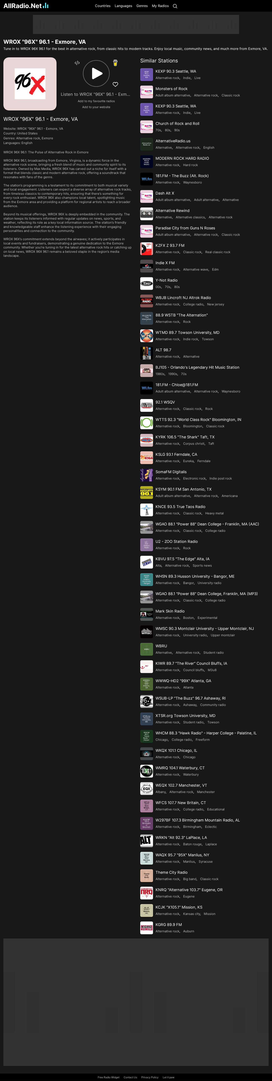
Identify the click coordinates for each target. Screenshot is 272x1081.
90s (177, 130)
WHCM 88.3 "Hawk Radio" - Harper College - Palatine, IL (206, 733)
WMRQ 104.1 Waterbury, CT (180, 768)
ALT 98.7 (163, 350)
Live (197, 78)
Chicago (162, 740)
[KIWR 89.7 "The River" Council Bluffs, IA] (146, 666)
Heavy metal (214, 513)
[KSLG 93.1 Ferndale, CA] (146, 457)
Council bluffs (193, 670)
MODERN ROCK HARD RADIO (182, 158)
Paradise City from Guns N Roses (185, 228)
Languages (123, 6)
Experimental (207, 618)
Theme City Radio (172, 872)
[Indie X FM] (146, 266)
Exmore (47, 138)
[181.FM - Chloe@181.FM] (146, 388)
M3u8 (212, 670)
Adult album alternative (173, 95)
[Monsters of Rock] (146, 92)
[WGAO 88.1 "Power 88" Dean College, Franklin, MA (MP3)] (146, 597)
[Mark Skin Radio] (146, 614)
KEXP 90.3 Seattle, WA (176, 71)
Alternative (164, 147)
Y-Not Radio (167, 280)
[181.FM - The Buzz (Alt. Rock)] (146, 179)
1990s (172, 374)
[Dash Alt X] (146, 196)
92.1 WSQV (165, 402)
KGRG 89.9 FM (169, 924)
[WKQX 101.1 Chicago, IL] (146, 753)
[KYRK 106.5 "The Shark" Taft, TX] (146, 440)
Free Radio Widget (108, 1077)
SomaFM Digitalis (171, 472)
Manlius (189, 861)
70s (158, 130)
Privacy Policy (150, 1077)
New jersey (215, 304)
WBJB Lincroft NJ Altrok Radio (183, 297)
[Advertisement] (136, 24)
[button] (96, 73)
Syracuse (206, 861)
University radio (209, 583)
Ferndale (204, 461)
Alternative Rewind (173, 210)
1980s (160, 374)
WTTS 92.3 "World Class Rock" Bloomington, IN (198, 419)
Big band (189, 879)
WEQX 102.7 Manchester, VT (181, 785)
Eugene (189, 896)
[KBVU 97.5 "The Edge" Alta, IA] (146, 562)
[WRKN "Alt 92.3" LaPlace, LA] (146, 840)
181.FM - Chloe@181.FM (177, 384)
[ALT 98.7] (146, 353)
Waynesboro (192, 182)
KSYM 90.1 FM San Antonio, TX (184, 489)
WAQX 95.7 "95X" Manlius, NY (182, 855)
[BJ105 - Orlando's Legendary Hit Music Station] (146, 370)
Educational (216, 809)
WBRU (161, 646)
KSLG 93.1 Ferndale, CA (176, 454)
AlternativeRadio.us (173, 141)
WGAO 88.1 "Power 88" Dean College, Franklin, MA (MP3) (207, 593)
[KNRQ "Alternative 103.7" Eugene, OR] (146, 893)
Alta (158, 565)
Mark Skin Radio (170, 611)
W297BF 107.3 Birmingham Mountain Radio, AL (198, 820)
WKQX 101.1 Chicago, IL (176, 750)
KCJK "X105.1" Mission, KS (179, 907)
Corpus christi (193, 444)
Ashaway (189, 705)
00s (158, 287)
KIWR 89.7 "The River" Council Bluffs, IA (191, 663)
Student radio (213, 653)
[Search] (175, 6)
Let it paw (168, 1077)
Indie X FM (165, 263)
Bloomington (192, 426)
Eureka (188, 461)
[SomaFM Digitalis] (146, 475)
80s (167, 130)
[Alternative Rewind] (146, 213)
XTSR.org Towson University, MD (185, 715)
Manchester (206, 792)
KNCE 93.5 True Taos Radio (180, 506)
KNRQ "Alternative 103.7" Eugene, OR (189, 890)
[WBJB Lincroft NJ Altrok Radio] (146, 301)
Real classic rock (217, 252)
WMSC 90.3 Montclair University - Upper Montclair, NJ (205, 628)
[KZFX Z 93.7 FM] (146, 248)
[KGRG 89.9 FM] (146, 928)
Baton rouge (192, 844)
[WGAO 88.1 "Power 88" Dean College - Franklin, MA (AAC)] (146, 527)
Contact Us (130, 1077)
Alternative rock (28, 138)
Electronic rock (194, 478)
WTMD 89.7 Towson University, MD (188, 332)
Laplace (211, 844)
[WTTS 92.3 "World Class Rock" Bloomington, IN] (146, 422)
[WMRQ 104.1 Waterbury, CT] (146, 771)
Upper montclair (223, 635)
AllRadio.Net (22, 6)
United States (27, 133)
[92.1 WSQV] (146, 405)
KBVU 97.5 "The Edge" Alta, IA (183, 559)
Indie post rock (221, 478)
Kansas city (191, 914)
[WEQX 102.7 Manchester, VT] (146, 788)
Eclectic (211, 827)
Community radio (213, 705)
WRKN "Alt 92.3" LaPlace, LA (181, 837)
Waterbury (191, 774)
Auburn (188, 931)
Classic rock (231, 95)
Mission (209, 914)
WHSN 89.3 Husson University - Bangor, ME (195, 576)
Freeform (203, 740)
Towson (208, 339)
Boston (188, 618)
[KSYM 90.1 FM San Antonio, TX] (146, 492)
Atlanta (188, 687)
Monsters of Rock (172, 88)
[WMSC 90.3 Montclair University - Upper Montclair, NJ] (146, 631)
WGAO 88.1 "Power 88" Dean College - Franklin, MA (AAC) (207, 524)
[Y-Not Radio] (146, 283)
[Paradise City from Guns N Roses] (146, 231)
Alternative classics (190, 217)
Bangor (188, 583)
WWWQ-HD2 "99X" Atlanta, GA (183, 681)
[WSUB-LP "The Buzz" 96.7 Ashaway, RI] (146, 701)
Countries (102, 6)
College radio (193, 304)
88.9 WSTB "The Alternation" (182, 315)
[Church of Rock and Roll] (146, 126)
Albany (161, 792)
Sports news (202, 565)
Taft (211, 444)
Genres (142, 6)
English (27, 143)
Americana (230, 496)
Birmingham (192, 827)
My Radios (160, 6)
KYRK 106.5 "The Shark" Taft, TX (185, 437)
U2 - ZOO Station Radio (177, 541)
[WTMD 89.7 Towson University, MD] (146, 335)
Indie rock (190, 339)
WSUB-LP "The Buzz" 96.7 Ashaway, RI (191, 698)
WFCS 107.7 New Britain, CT (181, 802)
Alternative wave (195, 269)
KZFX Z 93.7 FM (170, 245)
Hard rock (190, 165)
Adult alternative (206, 200)
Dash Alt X (165, 193)
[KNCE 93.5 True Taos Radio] (146, 510)
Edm (215, 269)
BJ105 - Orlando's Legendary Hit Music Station (197, 367)
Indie (187, 78)
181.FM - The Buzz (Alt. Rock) (182, 176)
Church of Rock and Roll (177, 123)
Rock (187, 322)
